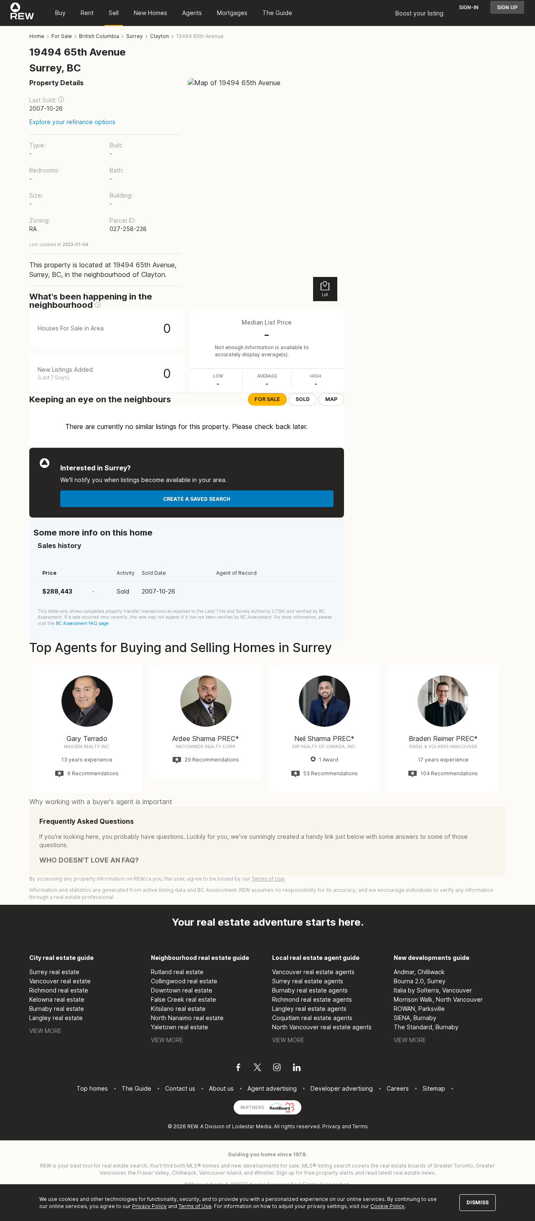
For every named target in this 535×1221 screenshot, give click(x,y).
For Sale (267, 399)
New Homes (150, 12)
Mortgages (232, 12)
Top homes (92, 1088)
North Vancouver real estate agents (322, 1027)
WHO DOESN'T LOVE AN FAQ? (89, 860)
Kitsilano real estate (178, 1008)
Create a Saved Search (196, 499)
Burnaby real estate (56, 1008)
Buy (60, 12)
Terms (360, 1126)
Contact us (180, 1088)
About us (221, 1088)
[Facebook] (238, 1068)
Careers (398, 1088)
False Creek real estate (183, 999)
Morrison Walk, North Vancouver (438, 999)
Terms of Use (268, 879)
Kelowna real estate (56, 999)
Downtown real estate (181, 990)
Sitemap (434, 1088)
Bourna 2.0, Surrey (420, 981)
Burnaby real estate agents (310, 990)
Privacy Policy (149, 1206)
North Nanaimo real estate (187, 1017)
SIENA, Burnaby (415, 1017)
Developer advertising (342, 1088)
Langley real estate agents (309, 1008)
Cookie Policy (387, 1206)
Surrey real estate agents (307, 981)
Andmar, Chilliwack (419, 971)
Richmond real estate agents (312, 999)
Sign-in (469, 7)
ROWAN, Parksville (419, 1008)
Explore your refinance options (72, 121)
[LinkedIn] (297, 1068)
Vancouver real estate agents (313, 971)
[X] (257, 1068)
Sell (114, 12)
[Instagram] (277, 1068)
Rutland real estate (177, 971)
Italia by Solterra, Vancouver (433, 990)
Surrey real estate (54, 971)
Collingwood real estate (184, 981)
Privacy (331, 1126)
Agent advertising (272, 1088)
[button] (61, 99)
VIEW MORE (45, 1030)
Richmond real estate (58, 990)
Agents (192, 12)
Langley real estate (56, 1017)
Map (331, 399)
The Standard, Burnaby (426, 1027)
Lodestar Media (251, 1126)
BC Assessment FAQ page (82, 623)
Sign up (507, 7)
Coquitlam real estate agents (312, 1017)
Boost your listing (419, 13)
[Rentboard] (282, 1106)
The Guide (277, 12)
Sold (303, 399)
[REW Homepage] (22, 13)
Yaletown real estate (179, 1027)
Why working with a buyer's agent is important (100, 801)
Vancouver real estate (60, 981)
